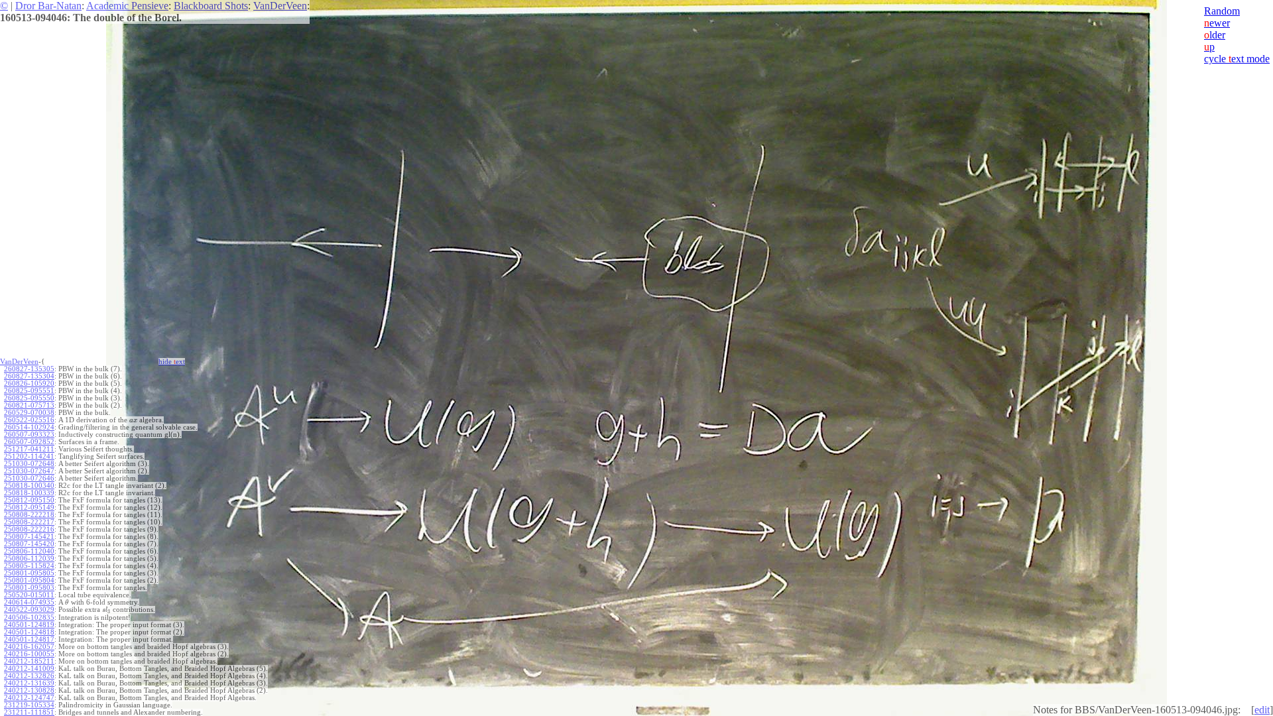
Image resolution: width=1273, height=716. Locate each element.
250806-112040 (29, 551)
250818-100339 (29, 493)
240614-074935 (29, 602)
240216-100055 (29, 654)
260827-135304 (29, 376)
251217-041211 (29, 449)
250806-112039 (29, 558)
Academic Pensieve (127, 5)
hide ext (171, 361)
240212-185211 (29, 661)
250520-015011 (29, 595)
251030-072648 (29, 463)
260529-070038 (29, 412)
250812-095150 (29, 500)
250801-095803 (29, 587)
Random (1222, 11)
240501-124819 (29, 624)
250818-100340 (29, 485)
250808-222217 (29, 522)
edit (1262, 709)
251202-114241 (29, 456)
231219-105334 (29, 705)
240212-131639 (29, 683)
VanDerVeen (280, 5)
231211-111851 (29, 712)
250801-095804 (29, 580)
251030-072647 (29, 471)
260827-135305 (29, 369)
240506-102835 (29, 617)
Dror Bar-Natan (48, 5)
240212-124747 (29, 697)
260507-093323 (29, 434)
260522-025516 (29, 420)
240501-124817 (29, 639)
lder (1214, 34)
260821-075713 (29, 405)
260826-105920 (29, 383)
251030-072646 (29, 478)
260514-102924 (29, 427)
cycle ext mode (1237, 58)
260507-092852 (29, 442)
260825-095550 (29, 398)
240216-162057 (29, 646)
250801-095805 (29, 573)
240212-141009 (29, 668)
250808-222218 (29, 514)
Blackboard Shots (211, 5)
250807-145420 (29, 544)
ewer (1217, 23)
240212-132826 (29, 676)
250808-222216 (29, 529)
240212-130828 (29, 690)
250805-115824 (29, 565)
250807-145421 (29, 536)
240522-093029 (29, 609)
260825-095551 (29, 390)
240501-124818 (29, 632)
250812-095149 (29, 507)
